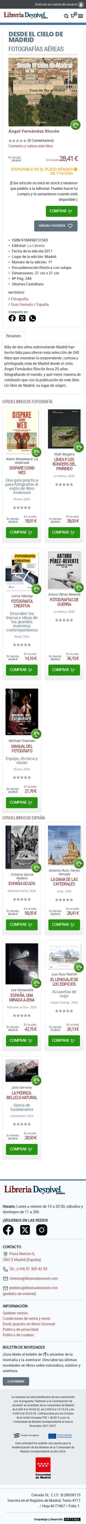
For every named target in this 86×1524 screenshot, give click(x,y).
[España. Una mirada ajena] (21, 963)
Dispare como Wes (21, 470)
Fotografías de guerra (64, 601)
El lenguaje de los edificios (64, 981)
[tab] (13, 337)
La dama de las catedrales (64, 881)
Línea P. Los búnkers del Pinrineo (64, 464)
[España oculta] (21, 847)
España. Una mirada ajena (21, 997)
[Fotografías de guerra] (64, 570)
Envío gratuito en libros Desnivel (29, 1323)
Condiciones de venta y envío (26, 1318)
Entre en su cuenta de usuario (56, 4)
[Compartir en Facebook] (12, 317)
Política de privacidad (20, 1329)
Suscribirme (16, 1381)
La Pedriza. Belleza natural (21, 1095)
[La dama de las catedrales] (64, 845)
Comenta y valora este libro (30, 145)
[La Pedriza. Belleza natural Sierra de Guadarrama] (21, 1070)
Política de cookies (18, 1334)
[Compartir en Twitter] (22, 317)
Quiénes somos (15, 1312)
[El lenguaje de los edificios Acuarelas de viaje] (64, 956)
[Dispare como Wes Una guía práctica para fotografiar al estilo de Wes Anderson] (21, 431)
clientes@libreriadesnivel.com (33, 1278)
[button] (66, 15)
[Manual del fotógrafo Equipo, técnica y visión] (21, 711)
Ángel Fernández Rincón (33, 131)
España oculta (21, 883)
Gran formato (22, 304)
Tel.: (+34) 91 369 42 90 (27, 1268)
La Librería (35, 245)
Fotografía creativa (22, 603)
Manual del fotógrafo (22, 748)
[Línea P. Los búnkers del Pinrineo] (64, 429)
